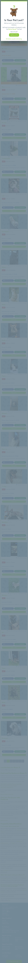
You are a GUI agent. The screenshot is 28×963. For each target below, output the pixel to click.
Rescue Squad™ (12, 29)
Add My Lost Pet (14, 35)
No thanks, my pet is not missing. (14, 39)
